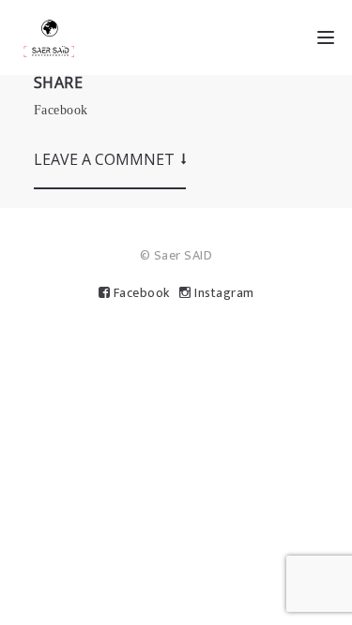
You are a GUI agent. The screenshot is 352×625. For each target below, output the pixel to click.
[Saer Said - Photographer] (49, 37)
